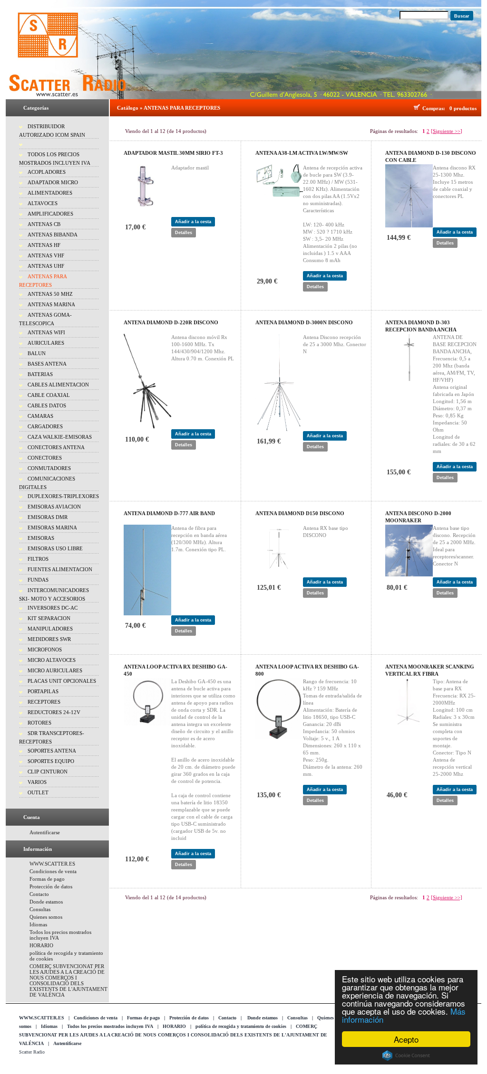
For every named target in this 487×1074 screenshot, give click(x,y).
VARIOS (37, 782)
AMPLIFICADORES (50, 214)
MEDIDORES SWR (49, 639)
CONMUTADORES (49, 468)
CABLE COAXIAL (49, 395)
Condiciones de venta (53, 871)
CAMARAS (40, 416)
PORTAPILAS (43, 691)
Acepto (406, 1039)
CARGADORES (45, 426)
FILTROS (38, 559)
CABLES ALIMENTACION (58, 384)
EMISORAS (41, 538)
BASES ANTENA (47, 364)
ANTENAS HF (44, 245)
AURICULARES (46, 343)
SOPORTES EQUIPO (51, 761)
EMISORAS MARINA (52, 527)
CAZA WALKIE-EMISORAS (60, 437)
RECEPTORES (44, 702)
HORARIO (41, 945)
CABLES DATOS (47, 405)
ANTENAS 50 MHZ (50, 294)
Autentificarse (44, 832)
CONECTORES (45, 458)
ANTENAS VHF (46, 255)
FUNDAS (38, 580)
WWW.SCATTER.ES (52, 864)
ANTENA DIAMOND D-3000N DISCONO (304, 322)
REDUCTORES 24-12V (54, 712)
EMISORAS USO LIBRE (55, 548)
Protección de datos (50, 886)
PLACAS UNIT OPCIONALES (62, 681)
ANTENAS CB (44, 224)
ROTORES (39, 722)
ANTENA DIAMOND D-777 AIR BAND (169, 513)
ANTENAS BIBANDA (53, 234)
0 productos (463, 108)
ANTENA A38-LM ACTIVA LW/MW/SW (301, 153)
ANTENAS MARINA (51, 304)
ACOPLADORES (47, 172)
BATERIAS (40, 374)
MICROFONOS (45, 649)
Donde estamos (46, 901)
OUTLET (38, 792)
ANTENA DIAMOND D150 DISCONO (299, 513)
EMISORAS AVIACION (54, 506)
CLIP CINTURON (48, 771)
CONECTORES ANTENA (56, 447)
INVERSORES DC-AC (53, 608)
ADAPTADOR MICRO (53, 182)
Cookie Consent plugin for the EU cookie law (406, 1055)
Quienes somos (45, 917)
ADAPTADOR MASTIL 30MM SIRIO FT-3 (173, 153)
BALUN (37, 353)
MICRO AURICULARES (55, 670)
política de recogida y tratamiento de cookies (240, 1026)
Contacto (39, 894)
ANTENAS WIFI (46, 332)
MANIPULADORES (50, 628)
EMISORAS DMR (48, 517)
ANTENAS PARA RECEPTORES (182, 108)
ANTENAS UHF (46, 266)
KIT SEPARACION (49, 618)
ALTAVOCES (43, 203)
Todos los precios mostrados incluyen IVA (110, 1026)
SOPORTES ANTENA (52, 751)
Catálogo (127, 108)
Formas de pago (47, 879)
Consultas (39, 909)
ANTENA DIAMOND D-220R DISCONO (171, 322)
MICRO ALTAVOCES (52, 660)
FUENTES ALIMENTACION (60, 569)
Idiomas (38, 924)
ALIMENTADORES (50, 193)
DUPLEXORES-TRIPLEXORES (63, 496)
